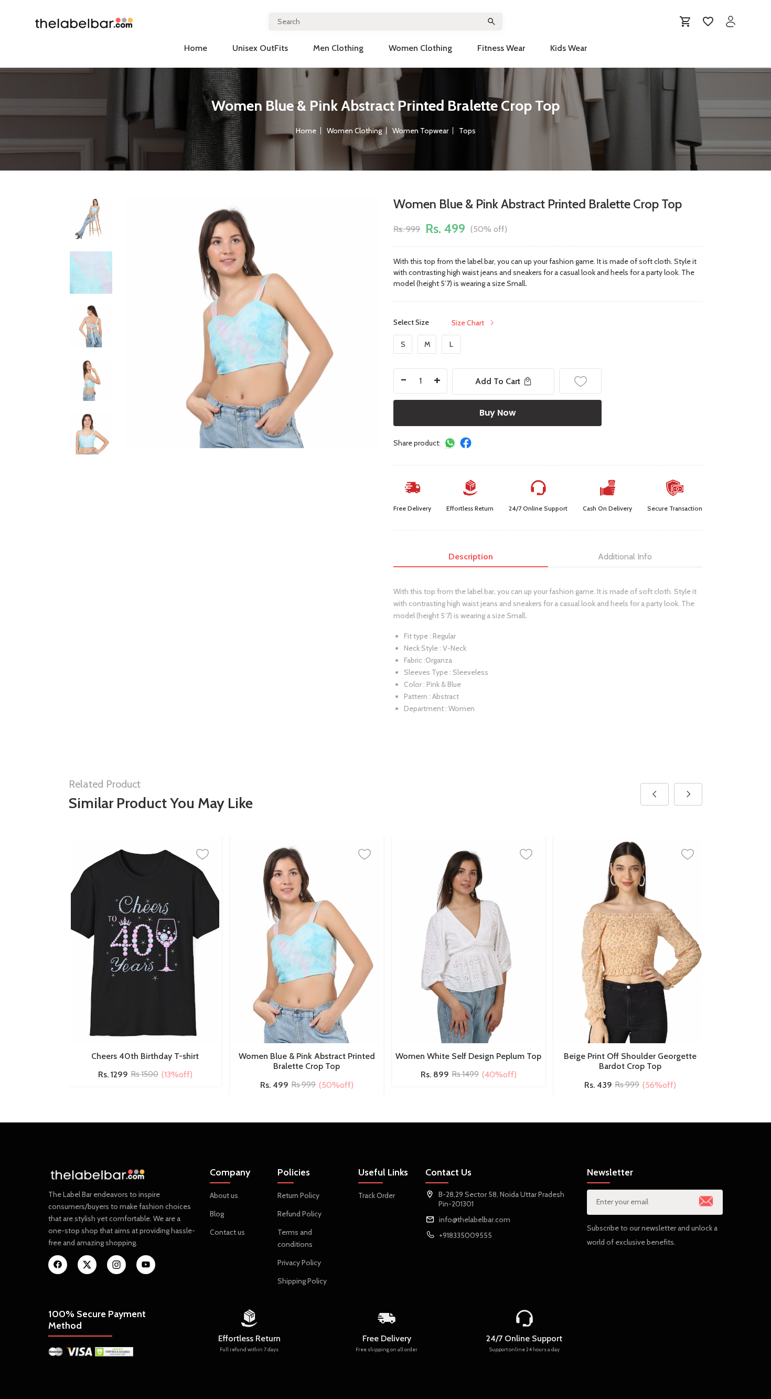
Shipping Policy (302, 1281)
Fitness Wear (501, 48)
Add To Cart (497, 381)
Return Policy (298, 1195)
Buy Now (497, 413)
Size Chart (468, 322)
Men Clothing (338, 48)
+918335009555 (465, 1235)
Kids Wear (568, 48)
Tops (467, 130)
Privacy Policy (299, 1262)
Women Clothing (420, 48)
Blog (217, 1213)
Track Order (376, 1195)
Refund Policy (299, 1213)
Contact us (227, 1232)
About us (224, 1195)
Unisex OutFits (260, 48)
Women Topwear (420, 130)
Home (195, 48)
